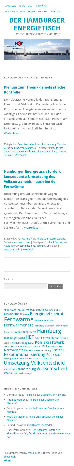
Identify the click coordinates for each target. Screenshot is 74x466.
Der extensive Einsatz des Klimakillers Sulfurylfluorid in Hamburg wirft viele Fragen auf (38, 433)
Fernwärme (41, 6)
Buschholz (49, 310)
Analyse (21, 310)
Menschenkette (11, 346)
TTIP (50, 358)
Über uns (55, 11)
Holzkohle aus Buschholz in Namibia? (45, 394)
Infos (22, 6)
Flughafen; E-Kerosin (44, 326)
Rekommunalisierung (25, 354)
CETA (58, 310)
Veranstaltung (11, 148)
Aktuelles (10, 6)
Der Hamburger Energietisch (37, 24)
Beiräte (59, 148)
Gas (30, 6)
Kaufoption (10, 245)
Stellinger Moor (11, 358)
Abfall (6, 310)
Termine (42, 11)
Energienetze (39, 151)
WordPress (34, 452)
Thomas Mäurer (16, 399)
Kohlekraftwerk (49, 342)
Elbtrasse (24, 314)
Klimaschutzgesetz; (23, 342)
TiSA (30, 358)
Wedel (8, 373)
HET (33, 238)
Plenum (62, 151)
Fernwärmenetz (18, 325)
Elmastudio (10, 456)
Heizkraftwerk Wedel (40, 425)
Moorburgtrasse (28, 346)
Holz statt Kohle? (15, 11)
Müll (39, 346)
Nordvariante (13, 350)
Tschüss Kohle (40, 358)
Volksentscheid (28, 148)
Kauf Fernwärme (58, 242)
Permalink (20, 155)
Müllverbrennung (52, 346)
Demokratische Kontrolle (31, 144)
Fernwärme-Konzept (44, 320)
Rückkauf (54, 355)
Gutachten (9, 332)
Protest (57, 350)
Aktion (13, 309)
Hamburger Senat (14, 337)
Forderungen (61, 326)
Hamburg (51, 144)
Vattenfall (9, 369)
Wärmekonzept (23, 373)
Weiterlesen (14, 133)
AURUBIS (30, 310)
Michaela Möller (16, 416)
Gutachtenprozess (25, 331)
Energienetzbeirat (47, 313)
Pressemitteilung (56, 238)
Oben (7, 460)
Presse (31, 11)
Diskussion (12, 314)
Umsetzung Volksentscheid (34, 363)
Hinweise (41, 238)
